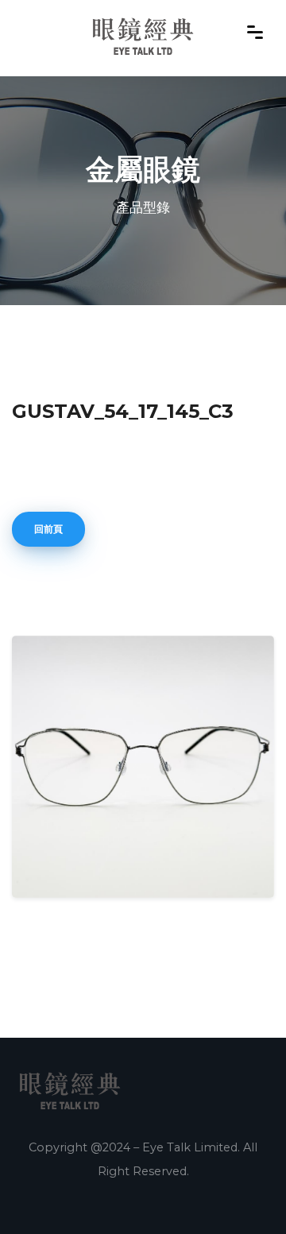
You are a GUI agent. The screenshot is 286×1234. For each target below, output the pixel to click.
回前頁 (48, 529)
